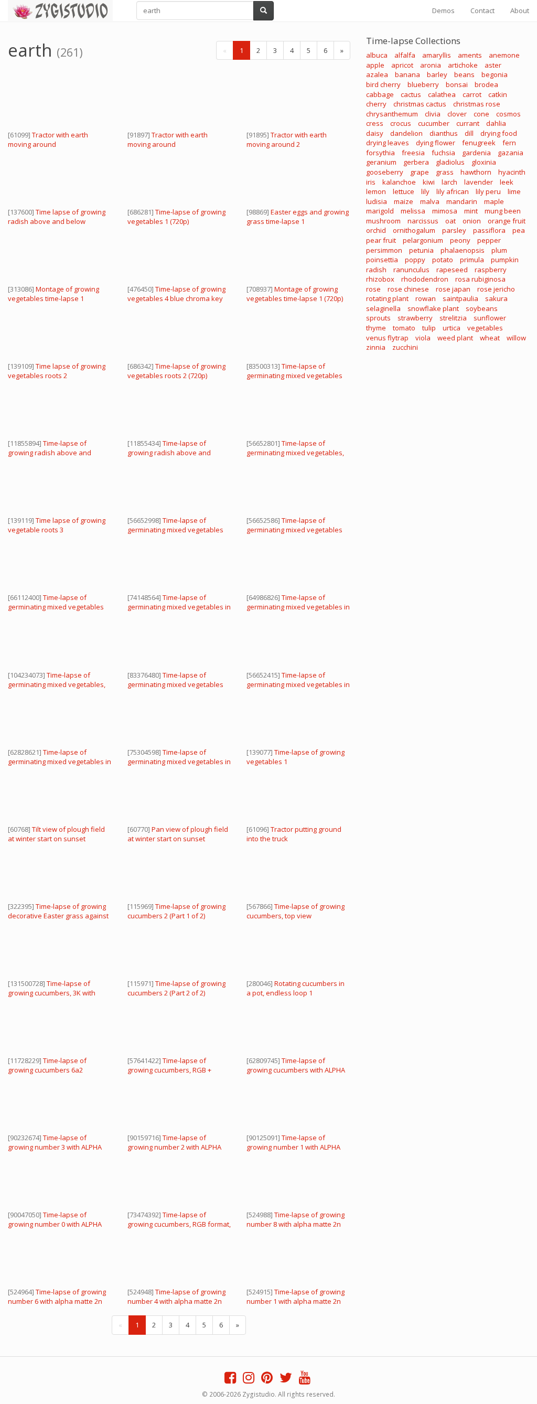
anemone (504, 55)
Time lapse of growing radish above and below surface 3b (56, 221)
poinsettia (382, 259)
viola (423, 337)
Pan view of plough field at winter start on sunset (177, 833)
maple (494, 201)
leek (506, 182)
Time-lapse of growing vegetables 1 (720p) (176, 216)
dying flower (435, 142)
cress (374, 123)
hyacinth (511, 172)
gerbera (416, 162)
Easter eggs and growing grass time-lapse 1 (297, 216)
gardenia (476, 152)
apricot (402, 65)
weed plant (455, 337)
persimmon (384, 250)
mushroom (383, 221)
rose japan (453, 289)
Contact (482, 10)
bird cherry (383, 84)
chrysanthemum (392, 114)
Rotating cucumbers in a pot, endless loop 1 (295, 988)
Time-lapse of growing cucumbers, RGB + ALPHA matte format (169, 1070)
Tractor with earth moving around (48, 139)
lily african (452, 191)
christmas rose (476, 104)
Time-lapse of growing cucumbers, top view (295, 911)
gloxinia (483, 162)
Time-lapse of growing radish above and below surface (169, 452)
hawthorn (475, 172)
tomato (404, 328)
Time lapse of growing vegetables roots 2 (56, 370)
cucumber (433, 123)
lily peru (488, 191)
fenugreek (479, 142)
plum (499, 250)
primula (472, 259)
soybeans (482, 308)
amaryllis (436, 55)
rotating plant (387, 298)
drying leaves (387, 142)
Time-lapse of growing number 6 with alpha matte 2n (57, 1296)
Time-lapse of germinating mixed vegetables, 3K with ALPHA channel (56, 684)
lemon (376, 191)
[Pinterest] (267, 1380)
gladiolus (450, 162)
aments (470, 55)
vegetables (485, 328)
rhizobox (380, 279)
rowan (425, 298)
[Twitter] (286, 1380)
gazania (510, 152)
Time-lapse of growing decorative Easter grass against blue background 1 (58, 916)
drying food (498, 133)
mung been (503, 211)
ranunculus (411, 269)
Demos (443, 10)
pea (518, 230)
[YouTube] (304, 1380)
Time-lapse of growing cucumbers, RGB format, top (179, 1224)
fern (509, 142)
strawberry (415, 318)
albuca (377, 55)
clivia (433, 114)
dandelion (406, 133)
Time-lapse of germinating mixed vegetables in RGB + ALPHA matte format (179, 607)
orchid (376, 230)
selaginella (383, 308)
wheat (490, 337)
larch (449, 182)
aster (493, 65)
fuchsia (443, 152)
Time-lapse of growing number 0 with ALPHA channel (55, 1224)
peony (460, 240)
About (519, 10)
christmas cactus (419, 104)
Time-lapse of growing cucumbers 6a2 (47, 1065)
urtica (451, 328)
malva (429, 201)
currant (467, 123)
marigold (380, 211)
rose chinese (408, 289)
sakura (496, 298)
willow (516, 337)
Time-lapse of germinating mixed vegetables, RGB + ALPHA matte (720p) (295, 452)
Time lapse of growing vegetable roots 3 (56, 525)
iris (370, 182)
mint (471, 211)
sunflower (490, 318)
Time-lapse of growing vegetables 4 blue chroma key (176, 293)
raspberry (491, 269)
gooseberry (384, 172)
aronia (430, 65)
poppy (415, 259)
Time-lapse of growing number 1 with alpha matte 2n (295, 1296)
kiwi (429, 182)
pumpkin (505, 259)
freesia (413, 152)
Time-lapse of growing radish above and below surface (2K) (49, 452)
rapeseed (452, 269)
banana (407, 74)
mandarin (461, 201)
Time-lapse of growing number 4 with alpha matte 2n (176, 1296)
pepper (489, 240)
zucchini (405, 347)
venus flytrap (387, 337)
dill (469, 133)
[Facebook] (230, 1380)
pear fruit (381, 240)
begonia (494, 74)
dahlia (496, 123)
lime (514, 191)
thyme (376, 328)
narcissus (422, 221)
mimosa (444, 211)
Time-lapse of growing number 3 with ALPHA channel (55, 1147)
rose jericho (496, 289)
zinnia (375, 347)
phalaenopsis (463, 250)
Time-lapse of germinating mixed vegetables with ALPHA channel (294, 375)
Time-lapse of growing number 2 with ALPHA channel (174, 1147)
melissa (413, 211)
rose (373, 289)
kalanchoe (399, 182)
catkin (497, 94)
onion (472, 221)
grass (445, 172)
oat (450, 221)
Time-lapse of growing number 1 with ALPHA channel (293, 1147)
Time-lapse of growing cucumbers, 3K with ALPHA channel (51, 993)
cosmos (508, 114)
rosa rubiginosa (480, 279)
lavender (478, 182)
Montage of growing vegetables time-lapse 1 (53, 293)
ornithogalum (414, 230)
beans (464, 74)
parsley (454, 230)
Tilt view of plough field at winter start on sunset (56, 833)
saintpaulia (460, 298)
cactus (411, 94)
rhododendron (424, 279)
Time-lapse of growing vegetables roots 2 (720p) (176, 370)
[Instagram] (248, 1380)
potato (442, 259)
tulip (429, 328)
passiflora (489, 230)
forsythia (380, 152)
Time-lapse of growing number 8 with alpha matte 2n (295, 1219)
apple (375, 65)
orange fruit (506, 221)
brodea (486, 84)
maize (403, 201)
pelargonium (423, 240)
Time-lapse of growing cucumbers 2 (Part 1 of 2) (176, 911)
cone (481, 114)
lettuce (403, 191)
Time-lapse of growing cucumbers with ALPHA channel (295, 1070)
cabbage (380, 94)
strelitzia (453, 318)
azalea (377, 74)
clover (457, 114)
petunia (421, 250)
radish (376, 269)
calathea (442, 94)
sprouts (378, 318)
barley (437, 74)
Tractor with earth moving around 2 (286, 139)
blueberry (423, 84)
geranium (381, 162)
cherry (376, 104)
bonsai (457, 84)
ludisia (376, 201)
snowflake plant (433, 308)
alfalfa (404, 55)
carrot (472, 94)
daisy (374, 133)
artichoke (463, 65)
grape (419, 172)
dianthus (443, 133)
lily (425, 191)
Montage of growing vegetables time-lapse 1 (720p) (294, 293)
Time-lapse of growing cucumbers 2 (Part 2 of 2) (176, 988)
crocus (400, 123)
